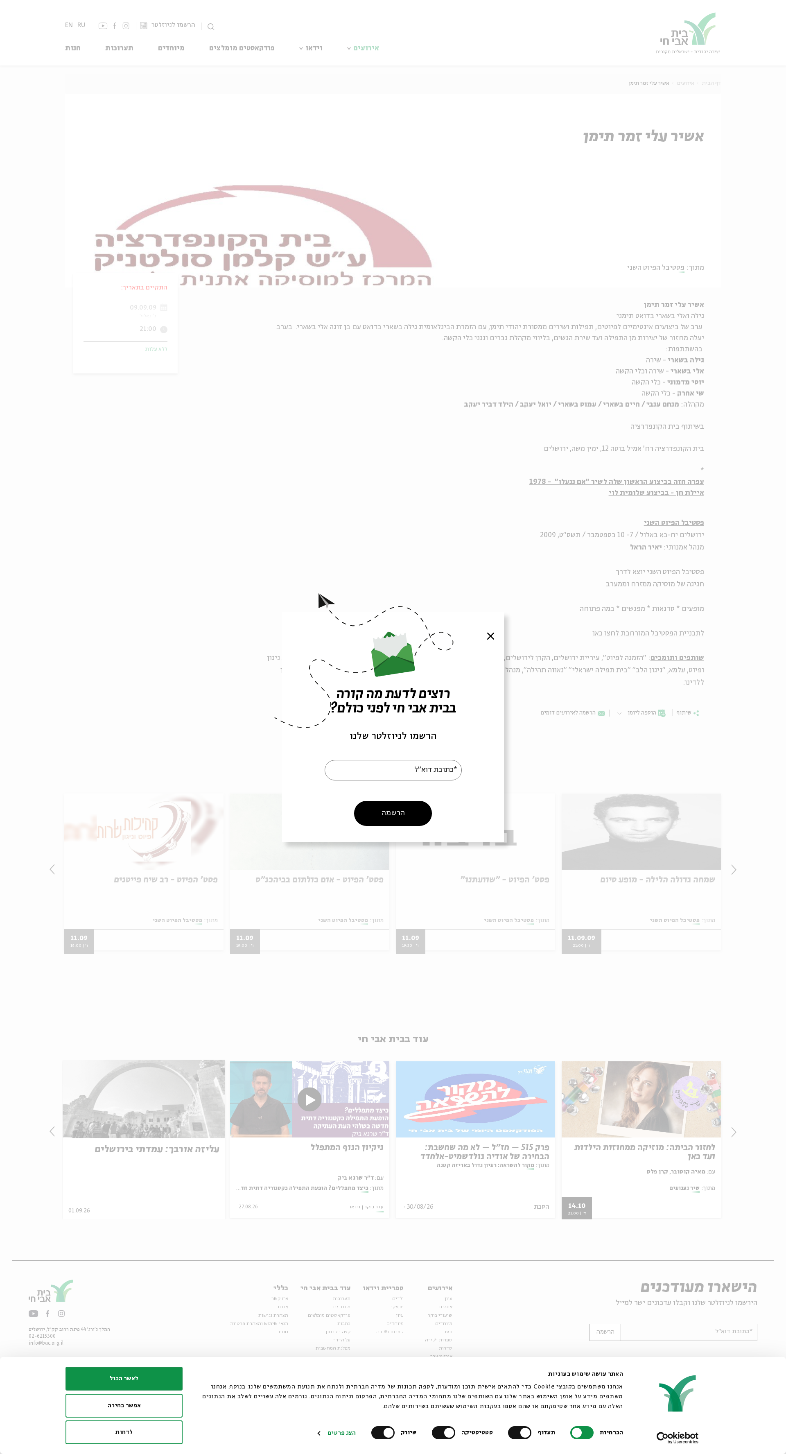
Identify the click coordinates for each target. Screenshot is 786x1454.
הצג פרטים (342, 1433)
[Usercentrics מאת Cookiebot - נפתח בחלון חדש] (678, 1438)
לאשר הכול (124, 1379)
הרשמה (393, 812)
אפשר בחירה (124, 1406)
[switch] (521, 1432)
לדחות (124, 1432)
